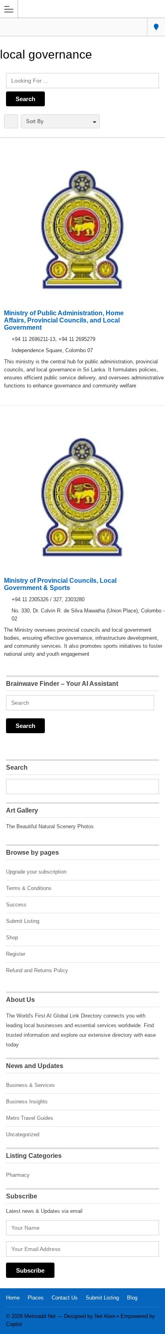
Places (36, 1298)
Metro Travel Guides (29, 1118)
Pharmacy (18, 1175)
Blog (132, 1298)
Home (13, 1298)
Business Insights (27, 1102)
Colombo (156, 27)
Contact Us (65, 1298)
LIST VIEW (11, 121)
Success (16, 905)
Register (15, 954)
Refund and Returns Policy (37, 970)
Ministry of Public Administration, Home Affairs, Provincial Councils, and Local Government (64, 320)
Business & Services (30, 1085)
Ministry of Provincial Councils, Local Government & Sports (60, 584)
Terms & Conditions (29, 888)
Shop (12, 938)
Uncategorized (22, 1134)
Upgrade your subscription (36, 872)
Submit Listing (22, 921)
